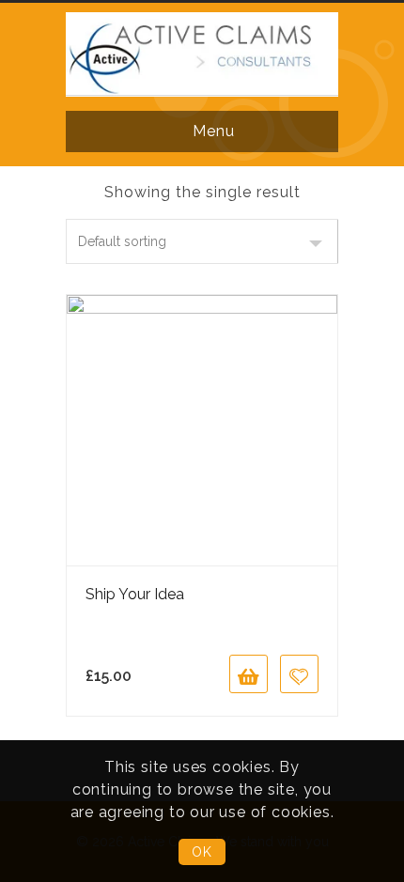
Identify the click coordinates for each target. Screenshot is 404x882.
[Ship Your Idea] (202, 430)
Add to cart (248, 674)
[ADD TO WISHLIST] (299, 674)
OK (201, 851)
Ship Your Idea (134, 594)
